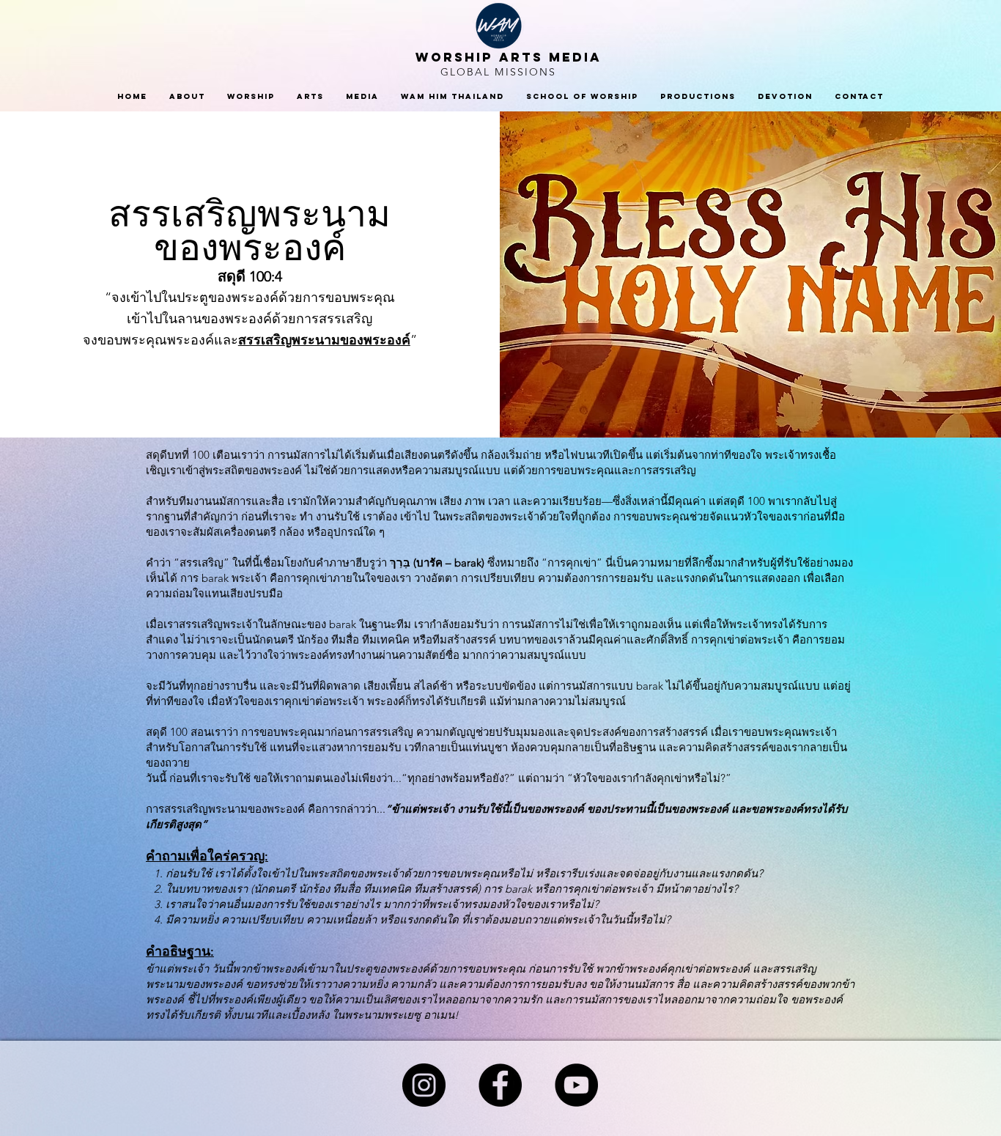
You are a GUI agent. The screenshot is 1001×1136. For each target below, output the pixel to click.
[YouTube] (576, 1085)
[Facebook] (500, 1085)
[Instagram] (424, 1085)
